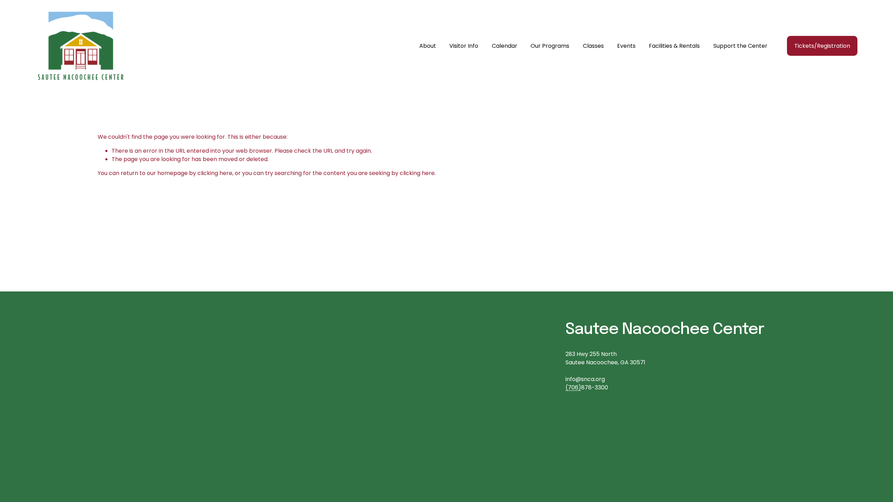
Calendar (504, 46)
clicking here (214, 173)
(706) (573, 387)
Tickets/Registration (822, 46)
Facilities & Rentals (674, 46)
